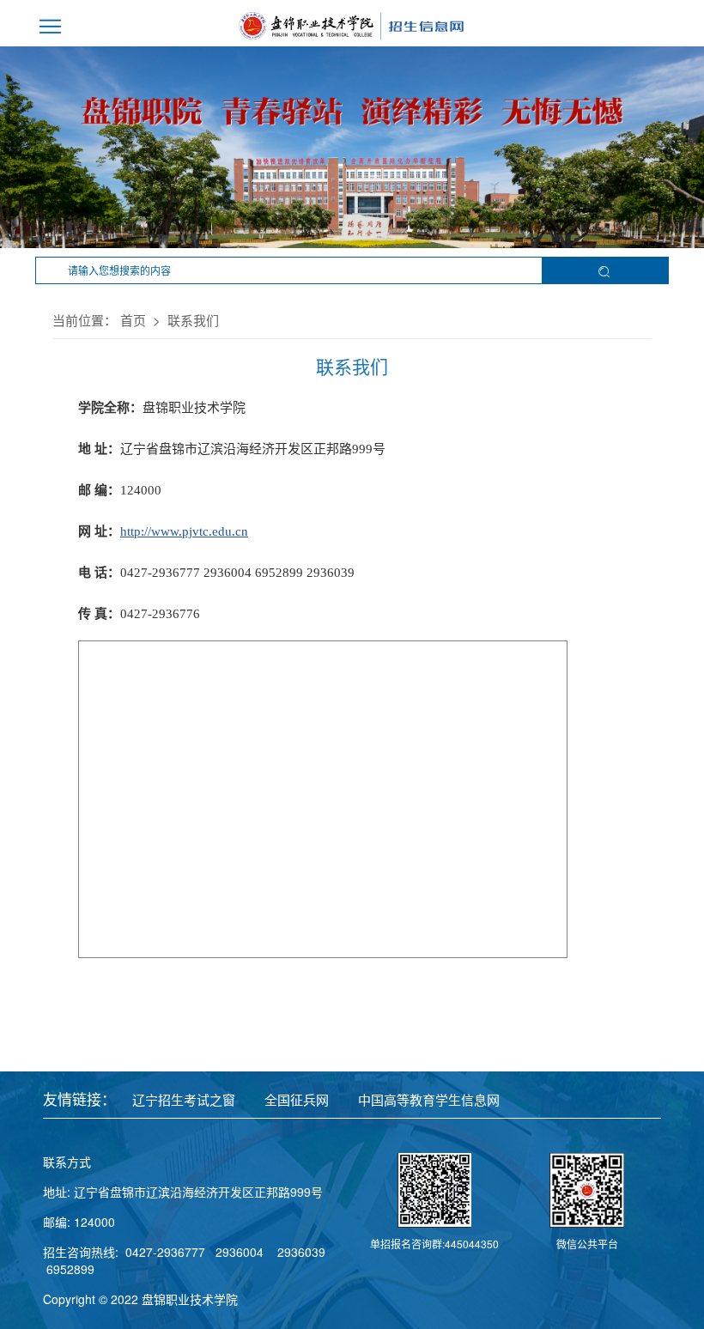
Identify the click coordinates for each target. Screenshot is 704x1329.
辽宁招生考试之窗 (183, 1099)
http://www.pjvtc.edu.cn (184, 531)
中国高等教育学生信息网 (429, 1099)
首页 (133, 320)
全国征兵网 (296, 1099)
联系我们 (193, 320)
